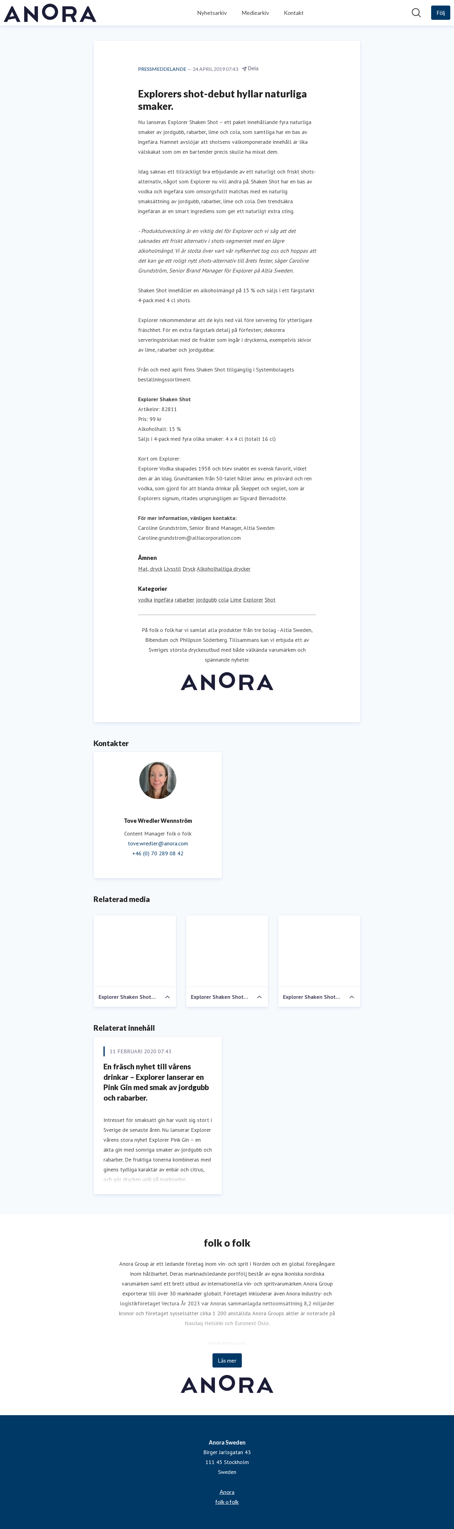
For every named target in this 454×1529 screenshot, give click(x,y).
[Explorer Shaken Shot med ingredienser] (135, 951)
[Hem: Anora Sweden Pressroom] (50, 13)
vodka (145, 599)
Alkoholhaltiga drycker (223, 568)
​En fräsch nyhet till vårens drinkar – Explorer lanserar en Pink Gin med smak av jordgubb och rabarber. (156, 1082)
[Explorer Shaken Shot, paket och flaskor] (227, 951)
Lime (236, 599)
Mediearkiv (255, 12)
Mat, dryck (150, 568)
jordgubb (206, 599)
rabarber (184, 599)
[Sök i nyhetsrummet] (416, 13)
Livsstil (172, 568)
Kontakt (294, 12)
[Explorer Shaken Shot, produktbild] (319, 951)
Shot (270, 599)
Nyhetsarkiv (212, 12)
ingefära (163, 599)
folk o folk (227, 1501)
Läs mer (227, 1360)
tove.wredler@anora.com (158, 843)
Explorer (253, 599)
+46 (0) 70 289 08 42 (157, 853)
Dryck (189, 568)
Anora (227, 1491)
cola (223, 599)
